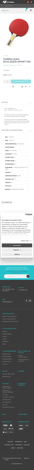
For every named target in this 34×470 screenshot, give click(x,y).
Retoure (20, 448)
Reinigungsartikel (7, 359)
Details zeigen (25, 240)
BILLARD (4, 371)
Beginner (5, 331)
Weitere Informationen (12, 130)
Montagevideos (6, 402)
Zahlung (27, 445)
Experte (4, 336)
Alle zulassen (17, 245)
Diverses (4, 364)
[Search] (1, 5)
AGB (25, 441)
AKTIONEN (21, 371)
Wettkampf (5, 341)
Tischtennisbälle (6, 356)
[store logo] (8, 2)
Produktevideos (6, 399)
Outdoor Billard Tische (8, 374)
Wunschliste (25, 10)
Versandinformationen (8, 407)
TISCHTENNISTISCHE (8, 313)
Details (5, 102)
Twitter (25, 86)
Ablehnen (17, 254)
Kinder (4, 344)
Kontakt (10, 441)
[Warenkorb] (30, 10)
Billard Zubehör (6, 376)
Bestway (26, 458)
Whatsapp (22, 86)
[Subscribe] (28, 276)
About (13, 448)
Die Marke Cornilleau (8, 397)
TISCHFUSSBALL (23, 414)
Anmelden (31, 1)
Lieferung (18, 445)
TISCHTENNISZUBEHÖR (9, 351)
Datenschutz (9, 445)
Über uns (4, 404)
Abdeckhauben (6, 354)
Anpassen (16, 250)
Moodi (6, 460)
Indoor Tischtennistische (9, 319)
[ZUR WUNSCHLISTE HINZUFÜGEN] (13, 87)
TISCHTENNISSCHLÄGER (9, 328)
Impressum (18, 441)
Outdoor (4, 339)
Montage (5, 394)
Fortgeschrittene (7, 334)
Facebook (29, 86)
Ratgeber (5, 383)
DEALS (4, 414)
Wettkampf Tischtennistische (10, 321)
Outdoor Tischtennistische (9, 316)
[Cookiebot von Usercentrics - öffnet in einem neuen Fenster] (25, 215)
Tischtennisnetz (6, 361)
